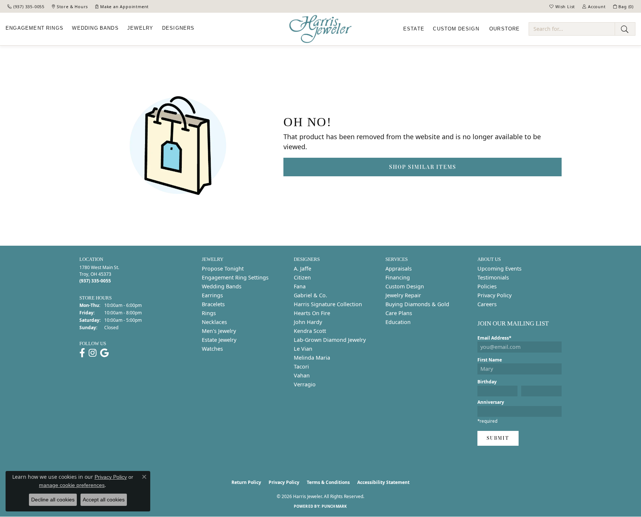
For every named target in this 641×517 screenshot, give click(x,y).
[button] (562, 6)
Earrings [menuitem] (212, 295)
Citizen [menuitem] (302, 277)
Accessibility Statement (383, 482)
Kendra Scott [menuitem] (310, 330)
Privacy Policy (494, 295)
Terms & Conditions (328, 482)
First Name (489, 360)
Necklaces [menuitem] (214, 321)
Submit (498, 438)
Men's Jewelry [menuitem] (219, 330)
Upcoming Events (499, 268)
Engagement (34, 28)
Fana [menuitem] (300, 286)
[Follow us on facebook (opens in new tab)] (82, 353)
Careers (487, 304)
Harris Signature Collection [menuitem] (328, 304)
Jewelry (140, 28)
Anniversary (490, 402)
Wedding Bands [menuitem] (221, 286)
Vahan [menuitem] (302, 375)
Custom (456, 29)
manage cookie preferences (72, 485)
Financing (397, 277)
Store (504, 29)
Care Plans (398, 313)
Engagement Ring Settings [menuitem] (235, 277)
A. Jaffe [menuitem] (302, 268)
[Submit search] (625, 29)
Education (398, 321)
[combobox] (572, 29)
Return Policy (246, 482)
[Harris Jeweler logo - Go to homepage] (320, 29)
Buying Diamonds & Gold (417, 304)
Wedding (95, 28)
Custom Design (404, 286)
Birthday (487, 382)
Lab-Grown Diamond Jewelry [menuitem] (330, 339)
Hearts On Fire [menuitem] (312, 313)
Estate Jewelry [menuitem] (219, 339)
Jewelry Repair (403, 295)
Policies (487, 286)
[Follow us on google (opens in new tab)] (104, 353)
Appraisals (398, 268)
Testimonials (493, 277)
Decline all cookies (53, 500)
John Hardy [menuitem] (308, 321)
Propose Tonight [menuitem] (223, 268)
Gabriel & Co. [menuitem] (310, 295)
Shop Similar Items (422, 167)
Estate (413, 29)
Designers (178, 28)
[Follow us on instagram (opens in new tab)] (92, 353)
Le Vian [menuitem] (303, 348)
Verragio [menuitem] (305, 384)
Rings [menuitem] (209, 313)
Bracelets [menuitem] (213, 304)
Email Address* (494, 338)
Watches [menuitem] (212, 348)
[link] (26, 6)
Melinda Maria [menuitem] (312, 357)
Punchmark (334, 506)
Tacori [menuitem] (301, 366)
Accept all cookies (104, 500)
